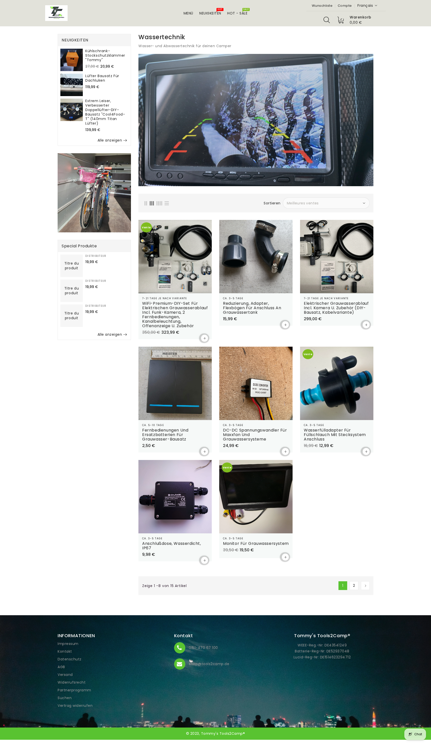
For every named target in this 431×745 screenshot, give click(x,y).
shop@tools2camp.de (209, 663)
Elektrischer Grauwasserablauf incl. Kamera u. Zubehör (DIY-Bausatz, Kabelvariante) (336, 308)
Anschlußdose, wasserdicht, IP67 (171, 545)
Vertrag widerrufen (75, 705)
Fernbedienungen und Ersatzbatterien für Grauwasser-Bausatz (165, 435)
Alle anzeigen (110, 140)
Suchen (65, 697)
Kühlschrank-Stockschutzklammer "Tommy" (105, 55)
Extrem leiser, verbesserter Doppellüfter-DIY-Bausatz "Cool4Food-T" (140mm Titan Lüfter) (105, 112)
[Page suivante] (365, 585)
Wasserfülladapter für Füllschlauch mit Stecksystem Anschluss (335, 435)
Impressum (68, 643)
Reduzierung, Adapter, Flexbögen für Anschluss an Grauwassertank (252, 308)
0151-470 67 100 (203, 647)
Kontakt (65, 651)
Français (365, 5)
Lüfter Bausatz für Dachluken (102, 78)
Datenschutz (70, 659)
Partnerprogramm (74, 690)
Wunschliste (322, 5)
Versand (65, 674)
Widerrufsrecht (72, 682)
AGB (61, 666)
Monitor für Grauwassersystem (256, 543)
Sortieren (272, 203)
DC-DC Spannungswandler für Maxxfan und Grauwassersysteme (255, 435)
